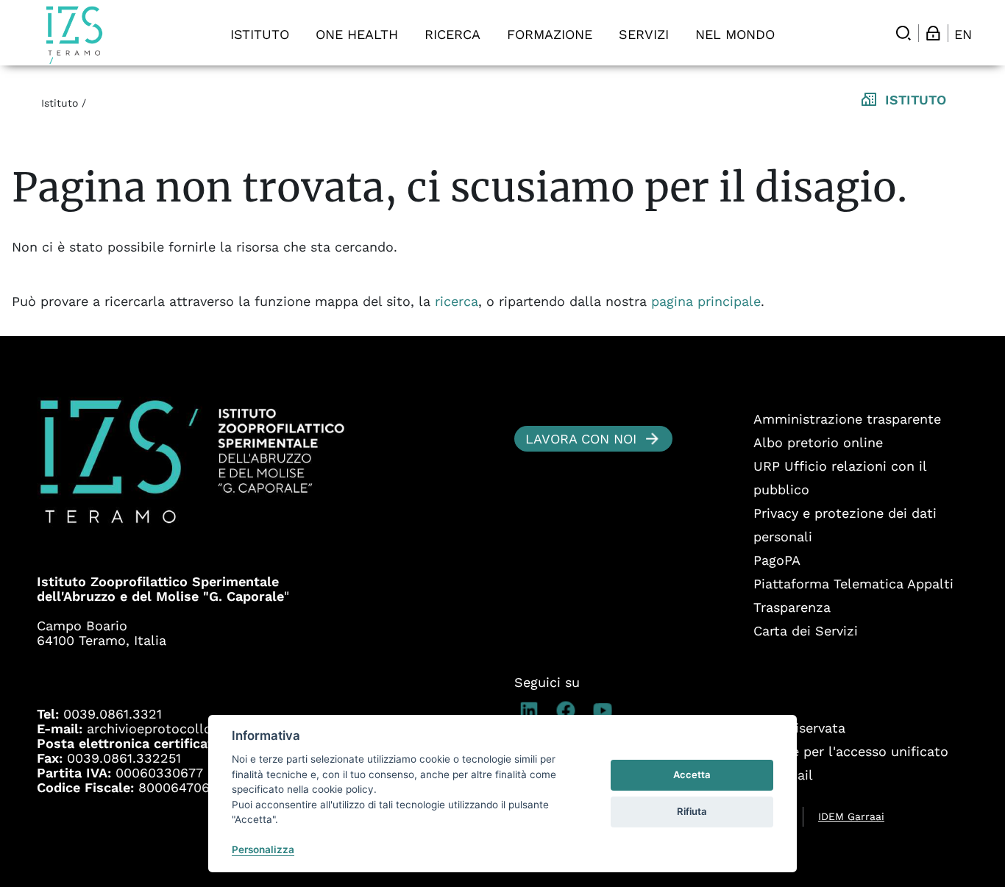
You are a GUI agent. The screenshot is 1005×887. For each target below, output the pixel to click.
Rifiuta (692, 811)
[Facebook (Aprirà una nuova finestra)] (569, 710)
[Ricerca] (903, 33)
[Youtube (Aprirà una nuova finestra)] (606, 710)
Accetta (692, 774)
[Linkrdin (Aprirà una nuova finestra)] (532, 710)
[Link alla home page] (74, 34)
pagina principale (706, 301)
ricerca (456, 301)
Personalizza (263, 849)
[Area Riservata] (933, 33)
